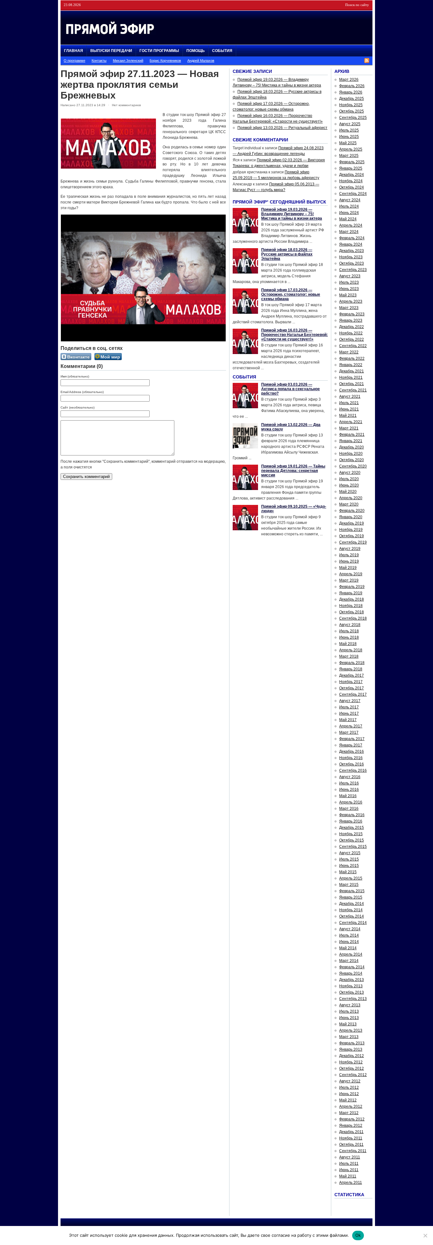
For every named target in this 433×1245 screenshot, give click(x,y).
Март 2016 (349, 808)
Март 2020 (349, 504)
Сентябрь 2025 (353, 117)
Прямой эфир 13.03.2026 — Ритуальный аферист (282, 128)
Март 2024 (349, 231)
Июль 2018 (349, 631)
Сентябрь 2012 (353, 1075)
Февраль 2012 (352, 1119)
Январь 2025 (350, 168)
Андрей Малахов (200, 60)
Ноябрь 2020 (351, 453)
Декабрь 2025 (351, 98)
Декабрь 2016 (351, 751)
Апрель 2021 (350, 422)
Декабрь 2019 (351, 523)
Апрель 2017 (350, 726)
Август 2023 (349, 276)
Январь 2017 (350, 745)
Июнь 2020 (349, 485)
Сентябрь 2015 (353, 846)
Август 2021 (349, 396)
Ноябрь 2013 (351, 986)
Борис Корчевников (165, 60)
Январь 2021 (350, 441)
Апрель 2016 (350, 802)
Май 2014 (348, 948)
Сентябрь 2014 (353, 922)
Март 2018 (349, 656)
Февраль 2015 (352, 891)
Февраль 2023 (352, 314)
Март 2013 (349, 1037)
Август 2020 (349, 472)
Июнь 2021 (349, 409)
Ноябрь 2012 (351, 1062)
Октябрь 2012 (351, 1068)
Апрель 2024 (350, 225)
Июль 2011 (349, 1163)
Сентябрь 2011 (352, 1151)
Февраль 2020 (352, 510)
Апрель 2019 (350, 574)
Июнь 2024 (349, 212)
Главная (73, 50)
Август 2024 (349, 200)
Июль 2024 (349, 206)
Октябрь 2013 (351, 992)
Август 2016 (349, 777)
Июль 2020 (349, 479)
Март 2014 (349, 960)
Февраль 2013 (352, 1043)
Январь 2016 (350, 821)
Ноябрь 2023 (351, 257)
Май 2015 (348, 872)
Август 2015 (349, 853)
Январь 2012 (350, 1125)
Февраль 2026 (352, 86)
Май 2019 (348, 567)
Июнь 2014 (349, 941)
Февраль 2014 (352, 967)
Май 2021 (348, 415)
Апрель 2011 (350, 1182)
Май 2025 (348, 143)
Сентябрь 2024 (353, 193)
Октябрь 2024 (351, 187)
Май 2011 (347, 1176)
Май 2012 (348, 1100)
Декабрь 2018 (351, 599)
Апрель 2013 (350, 1030)
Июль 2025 (349, 130)
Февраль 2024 (352, 238)
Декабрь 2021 (351, 371)
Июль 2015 (349, 859)
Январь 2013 (350, 1049)
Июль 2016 (349, 783)
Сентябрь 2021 (353, 390)
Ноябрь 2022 (351, 333)
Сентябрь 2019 (353, 542)
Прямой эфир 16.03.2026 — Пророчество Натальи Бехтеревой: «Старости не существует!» (294, 334)
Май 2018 (348, 644)
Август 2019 (349, 548)
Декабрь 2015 (351, 827)
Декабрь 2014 (351, 903)
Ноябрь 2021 (351, 377)
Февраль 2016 (352, 815)
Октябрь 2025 (351, 111)
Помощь (195, 50)
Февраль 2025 (352, 162)
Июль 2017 (349, 707)
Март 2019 (349, 580)
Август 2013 (349, 1005)
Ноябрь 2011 (350, 1138)
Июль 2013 (349, 1011)
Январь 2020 (350, 517)
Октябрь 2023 (351, 263)
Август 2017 (349, 701)
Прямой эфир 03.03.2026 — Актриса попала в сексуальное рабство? (290, 389)
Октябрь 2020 (351, 460)
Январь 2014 (350, 973)
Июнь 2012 (349, 1094)
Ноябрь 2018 (351, 605)
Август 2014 (349, 929)
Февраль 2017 (352, 739)
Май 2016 (348, 796)
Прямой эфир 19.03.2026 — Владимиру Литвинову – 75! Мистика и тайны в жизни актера (291, 214)
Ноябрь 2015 (351, 834)
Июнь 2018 (349, 637)
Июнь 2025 (349, 136)
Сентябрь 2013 (353, 999)
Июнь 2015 (349, 865)
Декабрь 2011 (351, 1132)
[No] (425, 1235)
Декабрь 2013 (351, 979)
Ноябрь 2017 (351, 682)
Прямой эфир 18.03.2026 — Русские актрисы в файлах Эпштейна (287, 254)
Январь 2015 (350, 897)
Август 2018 (349, 624)
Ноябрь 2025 (351, 105)
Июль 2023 (349, 282)
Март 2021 (349, 428)
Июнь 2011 (349, 1170)
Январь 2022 (350, 365)
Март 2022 (349, 352)
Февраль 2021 (352, 434)
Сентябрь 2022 (353, 346)
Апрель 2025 (350, 149)
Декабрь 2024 (351, 174)
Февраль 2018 (352, 663)
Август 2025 (349, 124)
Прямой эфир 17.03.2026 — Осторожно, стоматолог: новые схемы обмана (290, 294)
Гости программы (159, 50)
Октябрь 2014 (351, 916)
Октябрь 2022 (351, 339)
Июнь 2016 (349, 789)
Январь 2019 (350, 593)
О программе (74, 60)
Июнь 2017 (349, 713)
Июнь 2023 (349, 289)
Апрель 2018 (350, 650)
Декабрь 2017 (351, 675)
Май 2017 (348, 720)
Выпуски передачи (111, 50)
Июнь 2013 (349, 1018)
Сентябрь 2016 (353, 770)
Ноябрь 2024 (351, 181)
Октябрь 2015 (351, 840)
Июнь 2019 (349, 561)
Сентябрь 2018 (353, 618)
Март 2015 (349, 884)
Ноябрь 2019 (351, 529)
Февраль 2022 (352, 358)
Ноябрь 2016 (351, 758)
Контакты (99, 60)
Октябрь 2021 (351, 384)
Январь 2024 (350, 244)
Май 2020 (348, 491)
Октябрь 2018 (351, 612)
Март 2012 (349, 1113)
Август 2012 (349, 1081)
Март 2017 (349, 732)
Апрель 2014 (350, 954)
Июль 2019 (349, 555)
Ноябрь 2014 (351, 910)
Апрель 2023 (350, 301)
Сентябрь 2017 (353, 694)
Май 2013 (348, 1024)
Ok (358, 1235)
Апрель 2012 (350, 1106)
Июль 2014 (349, 935)
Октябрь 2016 (351, 764)
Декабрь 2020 (351, 447)
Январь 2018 (350, 669)
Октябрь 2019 (351, 536)
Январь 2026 (350, 92)
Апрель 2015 (350, 878)
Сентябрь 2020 (353, 466)
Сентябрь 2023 (353, 270)
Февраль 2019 (352, 586)
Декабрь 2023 (351, 250)
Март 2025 (349, 155)
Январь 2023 (350, 320)
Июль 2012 (349, 1087)
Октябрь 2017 (351, 688)
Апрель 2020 (350, 498)
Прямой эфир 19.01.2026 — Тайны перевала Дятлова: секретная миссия (293, 470)
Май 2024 (348, 219)
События (222, 50)
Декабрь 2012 (351, 1056)
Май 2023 (348, 295)
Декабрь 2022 (351, 327)
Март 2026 (349, 79)
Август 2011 (349, 1157)
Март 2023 (349, 308)
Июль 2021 (349, 403)
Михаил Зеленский (128, 60)
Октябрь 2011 (351, 1144)
